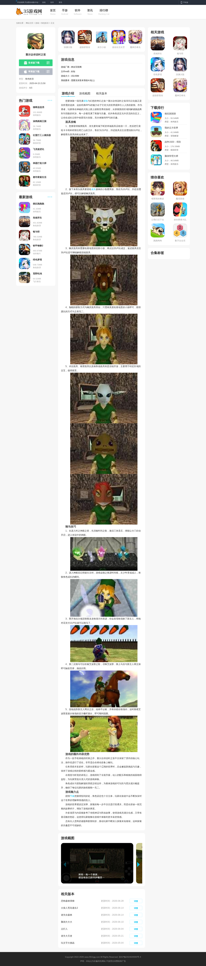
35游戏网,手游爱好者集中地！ (28, 2)
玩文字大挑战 (67, 943)
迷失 (93, 189)
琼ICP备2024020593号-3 (130, 957)
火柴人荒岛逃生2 (69, 908)
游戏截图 (84, 93)
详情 (136, 901)
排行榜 (104, 10)
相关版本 (101, 93)
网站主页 (29, 23)
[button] (139, 864)
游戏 (37, 23)
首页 (53, 10)
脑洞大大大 (66, 922)
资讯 (90, 10)
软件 (77, 10)
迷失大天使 (66, 936)
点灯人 (64, 929)
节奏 (72, 796)
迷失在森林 (66, 915)
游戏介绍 (68, 93)
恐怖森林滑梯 (67, 901)
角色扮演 (44, 23)
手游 (65, 10)
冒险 (85, 101)
